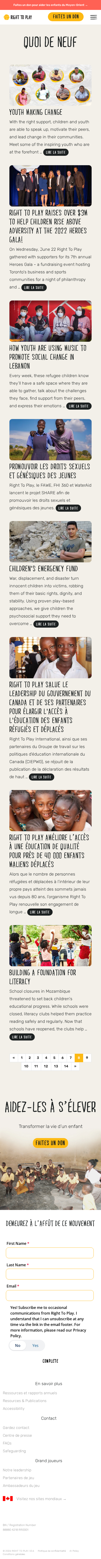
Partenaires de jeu (18, 1478)
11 (36, 1066)
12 (46, 1066)
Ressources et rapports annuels (30, 1393)
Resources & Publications (25, 1401)
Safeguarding (14, 1451)
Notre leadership (17, 1470)
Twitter (15, 1512)
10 (26, 1066)
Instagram (25, 1512)
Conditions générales (14, 1554)
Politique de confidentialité (52, 1551)
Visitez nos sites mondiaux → (41, 1499)
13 (56, 1066)
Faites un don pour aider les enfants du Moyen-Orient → (50, 5)
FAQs (7, 1443)
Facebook (5, 1512)
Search (42, 17)
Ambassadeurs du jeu (21, 1485)
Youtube (44, 1512)
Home (18, 17)
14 (66, 1066)
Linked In (35, 1512)
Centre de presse (17, 1435)
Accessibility (14, 1408)
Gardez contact (16, 1427)
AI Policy (74, 1551)
